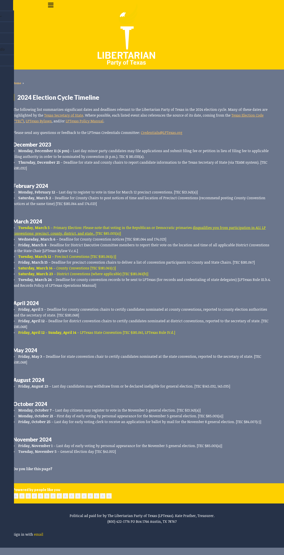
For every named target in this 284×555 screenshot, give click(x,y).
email (38, 534)
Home (17, 83)
